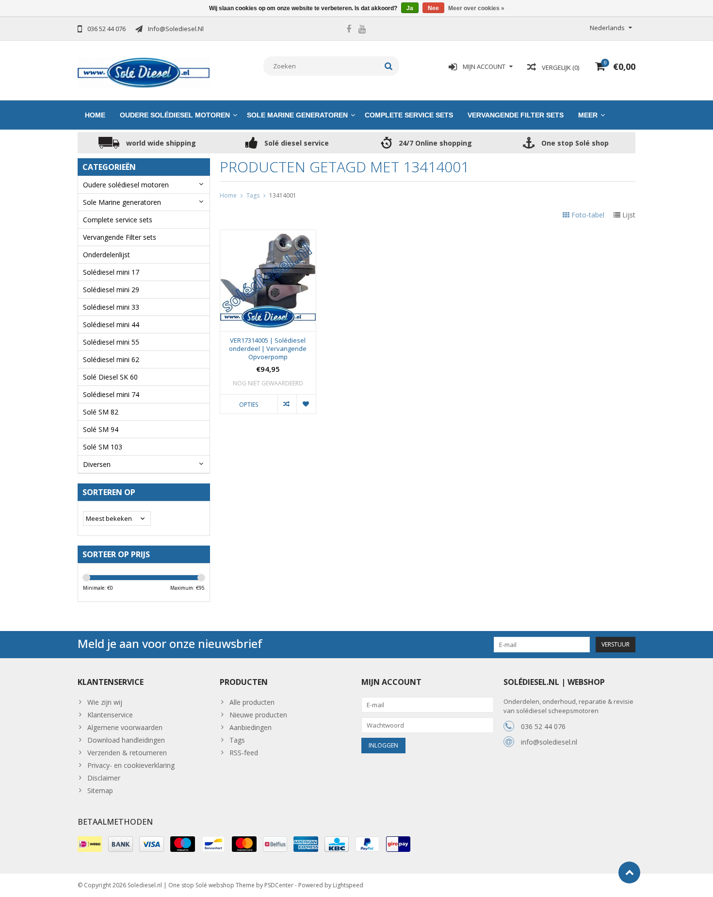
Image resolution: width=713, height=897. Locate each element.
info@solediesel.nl (549, 742)
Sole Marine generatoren (297, 115)
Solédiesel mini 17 (111, 272)
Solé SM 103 (102, 446)
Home (95, 115)
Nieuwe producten (258, 714)
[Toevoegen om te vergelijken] (286, 404)
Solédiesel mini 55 (111, 342)
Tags (252, 195)
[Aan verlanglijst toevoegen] (305, 404)
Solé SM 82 (100, 411)
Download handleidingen (126, 740)
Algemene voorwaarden (124, 727)
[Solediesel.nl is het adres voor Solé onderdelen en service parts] (144, 72)
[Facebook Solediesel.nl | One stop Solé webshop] (348, 30)
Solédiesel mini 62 (111, 359)
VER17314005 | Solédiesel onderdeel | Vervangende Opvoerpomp (268, 348)
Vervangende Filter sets (516, 115)
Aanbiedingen (250, 727)
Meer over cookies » (476, 8)
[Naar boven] (629, 872)
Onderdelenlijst (106, 254)
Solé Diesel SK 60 (110, 377)
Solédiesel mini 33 (111, 307)
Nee (433, 8)
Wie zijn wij (104, 702)
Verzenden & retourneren (127, 752)
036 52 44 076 (543, 726)
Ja (409, 8)
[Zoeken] (388, 66)
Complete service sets (409, 115)
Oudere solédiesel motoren (175, 115)
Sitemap (100, 790)
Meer (588, 115)
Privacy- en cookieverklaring (131, 765)
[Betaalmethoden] (90, 844)
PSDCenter (278, 885)
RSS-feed (243, 752)
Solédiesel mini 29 (111, 289)
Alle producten (252, 702)
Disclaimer (103, 777)
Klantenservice (110, 714)
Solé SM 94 (100, 429)
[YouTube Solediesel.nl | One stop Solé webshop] (361, 30)
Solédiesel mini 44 (111, 324)
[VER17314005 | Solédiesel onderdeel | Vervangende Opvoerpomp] (268, 235)
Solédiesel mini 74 (111, 394)
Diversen (97, 464)
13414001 (282, 195)
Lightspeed (348, 885)
